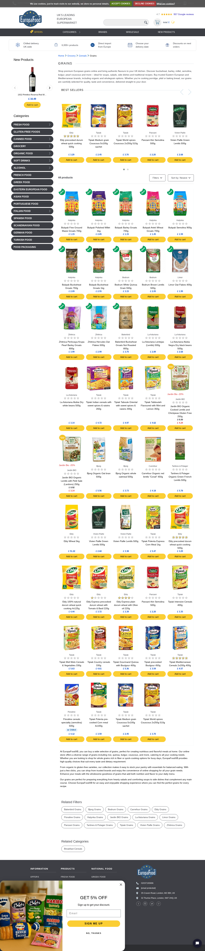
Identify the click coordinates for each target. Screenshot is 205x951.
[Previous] (15, 88)
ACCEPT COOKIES (120, 3)
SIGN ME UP (94, 923)
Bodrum (125, 277)
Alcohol (20, 168)
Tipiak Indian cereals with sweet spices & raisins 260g (98, 405)
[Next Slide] (190, 92)
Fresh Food (21, 124)
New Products (166, 32)
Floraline (71, 712)
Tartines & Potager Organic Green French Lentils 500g (180, 476)
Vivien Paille (180, 133)
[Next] (50, 88)
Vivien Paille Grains (150, 825)
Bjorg (98, 466)
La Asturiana (153, 334)
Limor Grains (168, 817)
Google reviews (184, 14)
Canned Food (23, 139)
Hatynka (71, 220)
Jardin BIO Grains (119, 817)
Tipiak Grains (126, 825)
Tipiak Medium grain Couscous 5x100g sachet (98, 143)
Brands (102, 32)
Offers (34, 877)
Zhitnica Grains (174, 825)
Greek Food (98, 877)
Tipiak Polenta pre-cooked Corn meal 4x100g (98, 722)
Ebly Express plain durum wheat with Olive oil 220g (126, 605)
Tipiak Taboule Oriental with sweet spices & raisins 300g (125, 405)
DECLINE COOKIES (144, 3)
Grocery (20, 146)
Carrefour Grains (139, 809)
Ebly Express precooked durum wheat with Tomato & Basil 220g (98, 605)
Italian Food (22, 211)
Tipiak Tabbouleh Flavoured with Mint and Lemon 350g (153, 405)
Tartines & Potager (180, 466)
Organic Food (23, 153)
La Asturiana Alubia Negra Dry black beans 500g (180, 345)
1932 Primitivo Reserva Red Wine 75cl (32, 95)
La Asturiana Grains (145, 817)
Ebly (71, 133)
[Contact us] (197, 943)
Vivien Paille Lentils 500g (125, 541)
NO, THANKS (93, 933)
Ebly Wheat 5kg (72, 541)
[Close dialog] (121, 884)
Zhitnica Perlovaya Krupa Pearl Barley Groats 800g (71, 345)
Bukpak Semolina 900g (180, 227)
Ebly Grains (160, 809)
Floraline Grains (72, 817)
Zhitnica (71, 334)
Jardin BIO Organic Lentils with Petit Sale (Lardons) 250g (71, 481)
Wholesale (132, 32)
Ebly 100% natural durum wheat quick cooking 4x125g (71, 605)
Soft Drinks (22, 160)
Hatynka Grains (95, 817)
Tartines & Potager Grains (100, 825)
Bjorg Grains (94, 809)
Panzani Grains (72, 825)
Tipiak (98, 133)
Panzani (152, 133)
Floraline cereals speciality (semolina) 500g (71, 722)
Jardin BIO (180, 399)
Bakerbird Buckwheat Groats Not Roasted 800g (126, 345)
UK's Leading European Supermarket (67, 19)
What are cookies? (166, 3)
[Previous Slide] (182, 92)
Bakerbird (126, 334)
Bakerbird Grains (72, 809)
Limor (180, 277)
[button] (124, 169)
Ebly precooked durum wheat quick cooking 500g (71, 143)
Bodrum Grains (115, 809)
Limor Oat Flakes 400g (180, 284)
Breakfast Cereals (73, 848)
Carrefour (153, 466)
